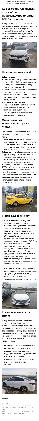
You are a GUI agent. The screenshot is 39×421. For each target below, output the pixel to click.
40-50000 (26, 170)
